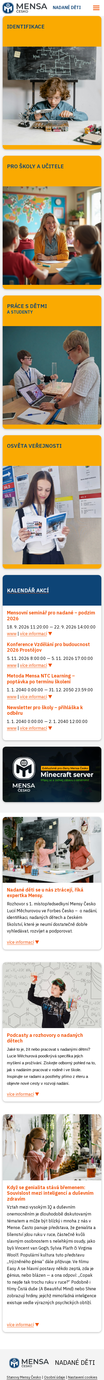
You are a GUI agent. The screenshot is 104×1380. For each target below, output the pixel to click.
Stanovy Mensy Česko (24, 1377)
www (12, 633)
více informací (33, 633)
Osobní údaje (54, 1377)
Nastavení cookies (82, 1377)
